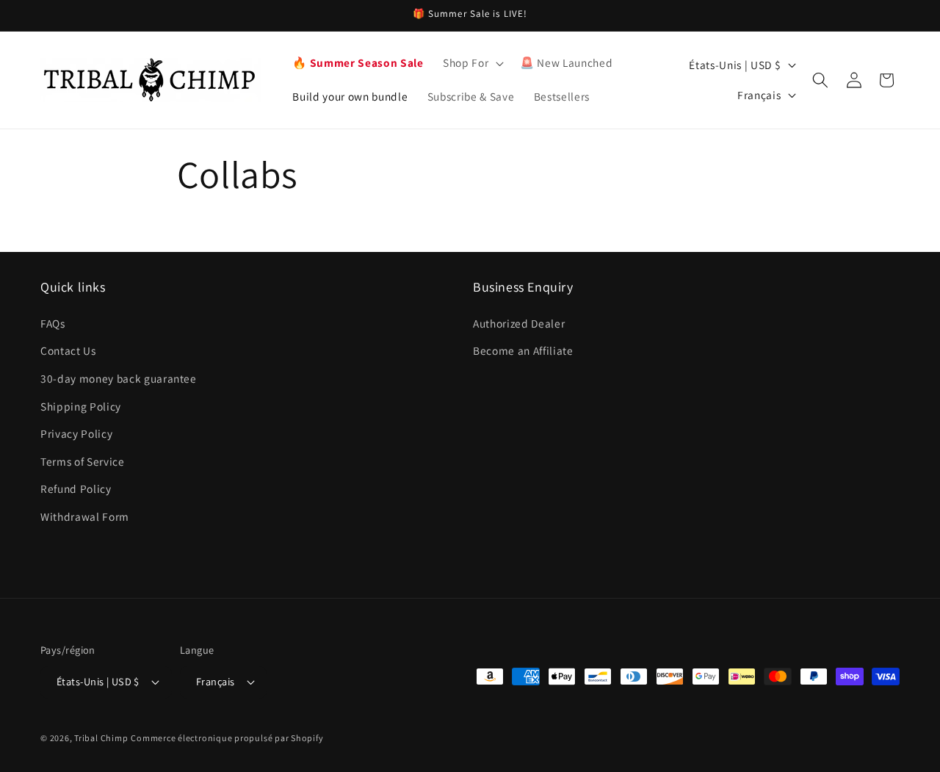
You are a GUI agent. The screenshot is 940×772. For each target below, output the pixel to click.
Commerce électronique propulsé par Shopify (227, 737)
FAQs (52, 323)
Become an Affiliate (523, 350)
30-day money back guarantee (118, 378)
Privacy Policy (76, 433)
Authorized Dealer (519, 323)
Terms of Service (82, 461)
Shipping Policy (80, 406)
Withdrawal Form (84, 516)
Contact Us (68, 350)
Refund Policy (76, 488)
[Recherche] (820, 80)
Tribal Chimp (101, 737)
